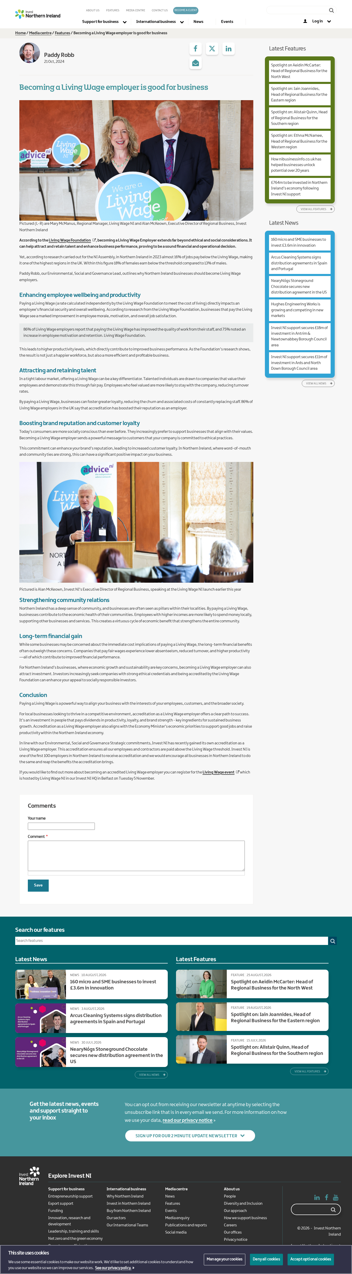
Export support (60, 1204)
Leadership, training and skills (73, 1231)
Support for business (66, 1189)
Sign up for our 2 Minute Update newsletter (186, 1136)
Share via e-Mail (195, 63)
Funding (55, 1211)
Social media (176, 1232)
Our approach (235, 1211)
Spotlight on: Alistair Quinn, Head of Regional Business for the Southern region (299, 118)
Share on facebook (195, 48)
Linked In (317, 1198)
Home (20, 33)
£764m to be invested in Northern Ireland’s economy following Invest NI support (299, 188)
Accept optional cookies (310, 1259)
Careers (230, 1225)
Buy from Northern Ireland (129, 1211)
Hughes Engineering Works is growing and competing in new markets (297, 310)
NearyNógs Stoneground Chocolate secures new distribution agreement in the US (299, 287)
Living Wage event (218, 772)
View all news (316, 383)
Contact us (160, 10)
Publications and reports (186, 1225)
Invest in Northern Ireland (128, 1204)
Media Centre (135, 10)
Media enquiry (177, 1218)
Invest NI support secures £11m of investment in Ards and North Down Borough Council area (299, 363)
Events (171, 1211)
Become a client (185, 10)
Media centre (40, 33)
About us (92, 10)
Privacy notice (235, 1240)
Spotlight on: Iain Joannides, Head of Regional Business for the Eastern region (299, 94)
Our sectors (116, 1218)
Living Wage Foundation (70, 240)
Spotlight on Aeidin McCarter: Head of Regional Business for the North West (299, 71)
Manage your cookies (224, 1259)
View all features (313, 209)
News (170, 1196)
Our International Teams (127, 1225)
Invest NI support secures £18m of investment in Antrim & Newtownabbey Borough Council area (299, 336)
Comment (36, 837)
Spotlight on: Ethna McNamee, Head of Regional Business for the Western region (299, 141)
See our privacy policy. (113, 1268)
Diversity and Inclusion (243, 1204)
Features (112, 10)
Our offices (233, 1232)
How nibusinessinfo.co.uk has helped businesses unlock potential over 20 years (296, 165)
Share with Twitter (212, 48)
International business (126, 1189)
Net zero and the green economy (75, 1239)
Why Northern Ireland (125, 1196)
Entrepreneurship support (70, 1196)
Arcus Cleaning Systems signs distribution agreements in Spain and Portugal (299, 263)
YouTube (336, 1198)
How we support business (245, 1218)
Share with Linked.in (228, 48)
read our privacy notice (188, 1120)
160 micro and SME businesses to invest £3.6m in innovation (298, 242)
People (230, 1196)
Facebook (326, 1198)
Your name (37, 818)
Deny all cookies (266, 1259)
